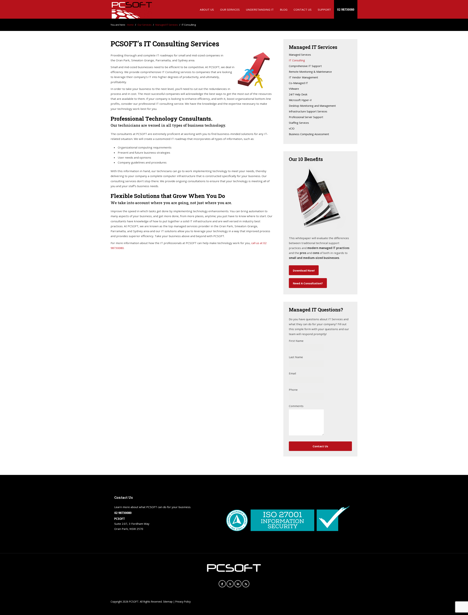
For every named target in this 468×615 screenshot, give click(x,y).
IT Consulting (297, 60)
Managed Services (300, 54)
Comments (296, 406)
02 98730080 (345, 9)
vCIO (292, 128)
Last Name (296, 357)
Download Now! (304, 270)
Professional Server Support (306, 117)
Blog (283, 9)
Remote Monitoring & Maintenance (310, 71)
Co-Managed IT (298, 83)
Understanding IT (260, 9)
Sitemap (168, 601)
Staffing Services (299, 123)
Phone (293, 389)
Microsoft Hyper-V (300, 100)
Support (324, 9)
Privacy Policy (183, 601)
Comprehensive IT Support (305, 66)
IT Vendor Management (303, 77)
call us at (257, 243)
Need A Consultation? (308, 283)
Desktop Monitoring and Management (312, 105)
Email (292, 373)
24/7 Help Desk (298, 94)
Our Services (230, 9)
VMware (294, 88)
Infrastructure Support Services (308, 111)
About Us (207, 9)
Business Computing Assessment (309, 134)
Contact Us (303, 9)
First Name (296, 341)
